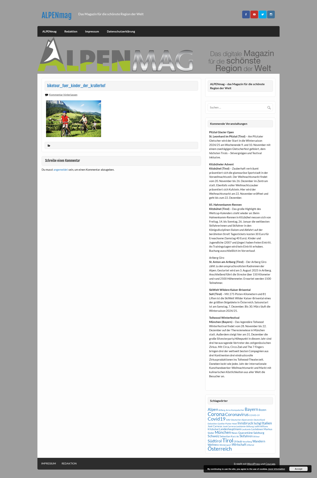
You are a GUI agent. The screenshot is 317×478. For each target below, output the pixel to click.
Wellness (213, 444)
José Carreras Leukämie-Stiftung (238, 426)
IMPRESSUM (48, 463)
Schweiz (213, 436)
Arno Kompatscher (235, 410)
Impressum (92, 31)
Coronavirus (237, 414)
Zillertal (250, 445)
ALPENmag (57, 15)
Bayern (251, 409)
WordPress (253, 463)
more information (276, 469)
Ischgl (257, 423)
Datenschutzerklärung (121, 31)
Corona (216, 414)
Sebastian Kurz (228, 436)
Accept (298, 468)
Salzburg (258, 432)
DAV (228, 419)
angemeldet (61, 169)
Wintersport (225, 445)
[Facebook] (246, 15)
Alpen (213, 409)
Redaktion (70, 31)
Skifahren (246, 436)
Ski (237, 436)
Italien (267, 423)
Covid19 (216, 418)
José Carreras (215, 426)
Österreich (220, 449)
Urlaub (238, 441)
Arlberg (222, 410)
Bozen (262, 409)
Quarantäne (245, 432)
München (223, 432)
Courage (270, 463)
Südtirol (215, 440)
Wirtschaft (239, 444)
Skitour (256, 436)
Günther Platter (225, 423)
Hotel (234, 423)
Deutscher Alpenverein (242, 419)
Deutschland (259, 420)
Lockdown (257, 429)
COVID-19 (254, 415)
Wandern (258, 441)
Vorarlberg (247, 441)
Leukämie (246, 429)
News (235, 432)
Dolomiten (212, 423)
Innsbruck (245, 423)
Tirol (227, 440)
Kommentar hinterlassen (63, 94)
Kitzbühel (213, 429)
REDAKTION (69, 463)
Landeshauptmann (230, 429)
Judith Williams (261, 426)
